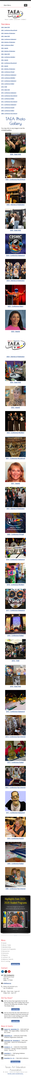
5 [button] (16, 929)
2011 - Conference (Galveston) (8, 104)
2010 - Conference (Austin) (7, 107)
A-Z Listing (6, 961)
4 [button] (14, 929)
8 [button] (24, 929)
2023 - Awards (4, 48)
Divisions (5, 953)
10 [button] (16, 931)
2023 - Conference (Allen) (7, 45)
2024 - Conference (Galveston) (8, 39)
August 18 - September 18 (11, 1029)
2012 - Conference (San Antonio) (9, 101)
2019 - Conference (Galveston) (8, 75)
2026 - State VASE (5, 27)
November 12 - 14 (9, 1058)
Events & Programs (9, 949)
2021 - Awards (4, 66)
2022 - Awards (4, 60)
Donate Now (15, 964)
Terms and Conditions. (15, 1073)
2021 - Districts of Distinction (8, 69)
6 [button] (19, 929)
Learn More (15, 1009)
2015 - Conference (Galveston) (8, 92)
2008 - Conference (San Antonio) (9, 113)
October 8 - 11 (8, 1047)
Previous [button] (2, 920)
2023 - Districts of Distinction (8, 51)
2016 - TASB (4, 87)
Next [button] (29, 920)
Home (4, 943)
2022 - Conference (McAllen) (8, 57)
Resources (6, 951)
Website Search (7, 959)
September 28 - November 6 (12, 1040)
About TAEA (6, 945)
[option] (15, 920)
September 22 (8, 1035)
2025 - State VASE (5, 36)
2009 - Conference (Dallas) (7, 110)
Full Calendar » (15, 1062)
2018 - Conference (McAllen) (8, 78)
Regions (5, 955)
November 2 (7, 1053)
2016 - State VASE (5, 89)
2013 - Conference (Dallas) (7, 98)
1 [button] (6, 929)
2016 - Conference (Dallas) (7, 84)
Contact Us (6, 957)
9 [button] (26, 929)
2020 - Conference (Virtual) (7, 72)
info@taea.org (7, 983)
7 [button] (21, 929)
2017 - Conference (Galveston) (8, 81)
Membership (6, 947)
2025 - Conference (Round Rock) (9, 30)
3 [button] (11, 929)
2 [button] (9, 929)
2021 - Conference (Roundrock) (9, 63)
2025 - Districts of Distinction (8, 33)
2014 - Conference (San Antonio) (9, 95)
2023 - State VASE (5, 54)
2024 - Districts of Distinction (8, 42)
